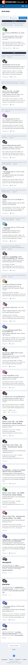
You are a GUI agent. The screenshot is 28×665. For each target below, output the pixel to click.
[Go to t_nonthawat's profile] (4, 393)
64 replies (13, 321)
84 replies (13, 76)
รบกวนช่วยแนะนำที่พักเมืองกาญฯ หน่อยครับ (13, 33)
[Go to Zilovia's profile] (4, 115)
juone (13, 356)
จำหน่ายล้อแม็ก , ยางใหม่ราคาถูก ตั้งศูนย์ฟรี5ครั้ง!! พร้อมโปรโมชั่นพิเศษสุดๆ (13, 470)
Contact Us (18, 659)
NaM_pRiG (13, 333)
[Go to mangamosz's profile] (4, 141)
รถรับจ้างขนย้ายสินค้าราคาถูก (10, 375)
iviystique (4, 246)
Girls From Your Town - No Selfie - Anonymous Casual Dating (12, 447)
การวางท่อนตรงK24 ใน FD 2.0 (11, 119)
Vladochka (14, 633)
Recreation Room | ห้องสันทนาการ (11, 232)
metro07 (4, 310)
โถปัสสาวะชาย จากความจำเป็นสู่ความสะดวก (12, 200)
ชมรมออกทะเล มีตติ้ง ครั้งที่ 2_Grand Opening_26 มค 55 (12, 353)
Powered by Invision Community (14, 662)
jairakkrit (4, 356)
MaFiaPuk (4, 190)
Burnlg (11, 175)
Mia (6, 589)
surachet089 (14, 120)
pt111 (15, 286)
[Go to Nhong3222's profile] (4, 558)
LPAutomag (5, 473)
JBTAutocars (16, 260)
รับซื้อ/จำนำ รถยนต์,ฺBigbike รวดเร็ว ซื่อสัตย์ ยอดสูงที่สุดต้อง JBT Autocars (13, 247)
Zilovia (3, 109)
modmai (4, 496)
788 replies (13, 483)
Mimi (10, 633)
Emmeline (8, 566)
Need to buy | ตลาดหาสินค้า (9, 379)
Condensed (14, 18)
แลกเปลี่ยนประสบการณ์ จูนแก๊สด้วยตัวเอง (13, 396)
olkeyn (16, 36)
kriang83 (16, 398)
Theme (11, 659)
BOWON (3, 218)
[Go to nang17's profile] (4, 87)
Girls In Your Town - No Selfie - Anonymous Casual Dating (13, 494)
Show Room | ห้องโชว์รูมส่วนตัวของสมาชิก (12, 68)
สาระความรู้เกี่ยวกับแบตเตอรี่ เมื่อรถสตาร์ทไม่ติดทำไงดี (12, 330)
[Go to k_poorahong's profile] (4, 29)
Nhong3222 (6, 562)
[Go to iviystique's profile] (4, 253)
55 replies (12, 366)
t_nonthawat (5, 398)
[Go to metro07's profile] (4, 304)
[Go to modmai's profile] (4, 489)
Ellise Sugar (14, 566)
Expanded (23, 18)
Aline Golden (10, 589)
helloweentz (16, 377)
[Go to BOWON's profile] (4, 224)
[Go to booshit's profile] (4, 512)
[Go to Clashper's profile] (4, 372)
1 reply (13, 104)
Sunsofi (7, 633)
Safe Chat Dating (19, 635)
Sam (18, 587)
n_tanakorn (4, 275)
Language (4, 659)
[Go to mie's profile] (4, 168)
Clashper (4, 377)
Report (10, 572)
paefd (3, 333)
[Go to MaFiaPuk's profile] (4, 196)
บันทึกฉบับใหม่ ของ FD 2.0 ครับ (11, 64)
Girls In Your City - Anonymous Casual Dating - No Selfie (13, 517)
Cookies (24, 659)
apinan (14, 203)
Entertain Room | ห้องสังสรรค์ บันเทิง (11, 148)
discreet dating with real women (11, 145)
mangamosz (4, 136)
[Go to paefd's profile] (4, 326)
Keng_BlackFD (16, 66)
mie (2, 162)
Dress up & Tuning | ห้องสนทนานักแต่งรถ (12, 122)
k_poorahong (5, 23)
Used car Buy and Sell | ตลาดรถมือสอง (12, 261)
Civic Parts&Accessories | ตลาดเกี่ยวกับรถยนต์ (13, 475)
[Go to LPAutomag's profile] (4, 466)
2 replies (13, 270)
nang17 (3, 81)
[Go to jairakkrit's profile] (4, 349)
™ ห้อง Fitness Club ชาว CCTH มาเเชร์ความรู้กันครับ (13, 172)
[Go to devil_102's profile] (4, 61)
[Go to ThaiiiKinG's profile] (4, 441)
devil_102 (4, 55)
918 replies (13, 185)
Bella (16, 587)
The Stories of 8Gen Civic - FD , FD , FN (13, 308)
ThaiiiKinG (16, 147)
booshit (4, 520)
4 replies (12, 343)
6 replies (17, 48)
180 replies (13, 410)
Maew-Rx (14, 310)
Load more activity (14, 645)
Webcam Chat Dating (7, 570)
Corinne (17, 632)
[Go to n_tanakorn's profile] (4, 281)
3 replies (13, 157)
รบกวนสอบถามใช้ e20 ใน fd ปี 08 (11, 284)
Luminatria (21, 566)
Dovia (18, 566)
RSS (14, 649)
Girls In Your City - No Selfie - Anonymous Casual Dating (11, 91)
